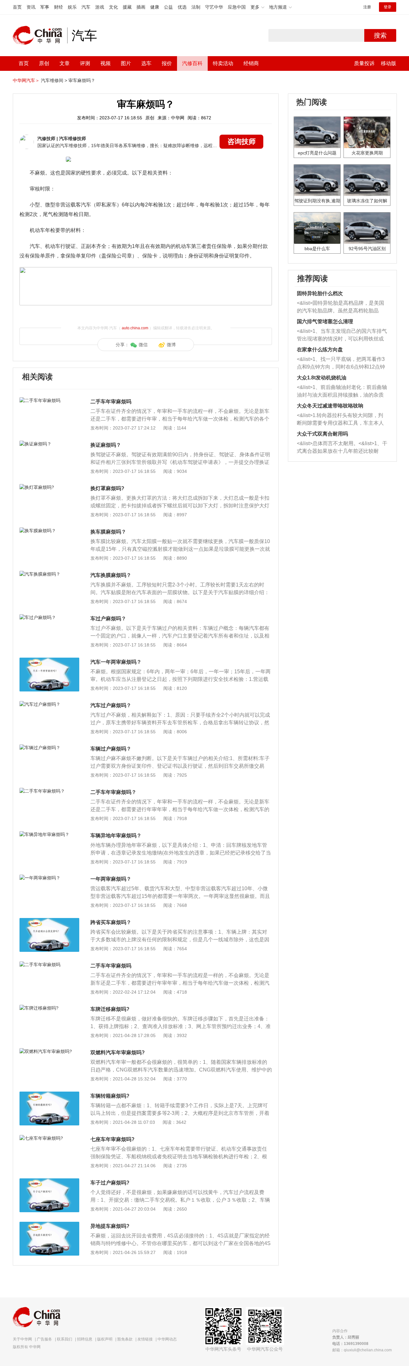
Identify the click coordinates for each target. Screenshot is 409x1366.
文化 (113, 7)
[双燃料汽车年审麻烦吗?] (49, 1051)
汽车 (85, 7)
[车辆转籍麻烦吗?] (49, 1094)
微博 (171, 344)
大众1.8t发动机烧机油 (321, 377)
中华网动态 (167, 1339)
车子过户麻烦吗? (109, 1182)
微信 (143, 344)
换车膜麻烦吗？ (108, 531)
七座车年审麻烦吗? (112, 1139)
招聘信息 (84, 1339)
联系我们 (64, 1339)
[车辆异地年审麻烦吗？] (49, 834)
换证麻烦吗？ (105, 445)
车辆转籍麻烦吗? (109, 1096)
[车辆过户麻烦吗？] (49, 747)
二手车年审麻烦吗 (110, 401)
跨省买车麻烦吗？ (110, 922)
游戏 (99, 7)
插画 (140, 7)
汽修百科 (192, 63)
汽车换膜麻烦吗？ (110, 575)
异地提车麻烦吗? (109, 1226)
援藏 (127, 7)
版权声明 (104, 1339)
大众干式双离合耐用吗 (322, 434)
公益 (168, 7)
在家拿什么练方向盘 (320, 349)
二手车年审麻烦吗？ (113, 792)
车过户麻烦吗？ (108, 618)
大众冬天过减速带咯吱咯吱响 (330, 405)
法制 (195, 7)
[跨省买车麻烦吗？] (49, 921)
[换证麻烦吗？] (49, 443)
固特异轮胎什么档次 (320, 293)
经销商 (251, 63)
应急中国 (237, 7)
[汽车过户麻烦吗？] (49, 704)
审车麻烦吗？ (81, 80)
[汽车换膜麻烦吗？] (49, 574)
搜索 (380, 35)
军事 (44, 7)
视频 (105, 63)
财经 (58, 7)
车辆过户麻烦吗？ (110, 748)
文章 (64, 63)
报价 (167, 63)
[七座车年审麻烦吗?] (49, 1138)
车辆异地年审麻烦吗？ (116, 835)
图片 (126, 63)
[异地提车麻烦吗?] (49, 1225)
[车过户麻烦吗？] (49, 617)
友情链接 (145, 1339)
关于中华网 (22, 1339)
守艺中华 (214, 7)
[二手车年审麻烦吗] (49, 400)
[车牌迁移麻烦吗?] (49, 1008)
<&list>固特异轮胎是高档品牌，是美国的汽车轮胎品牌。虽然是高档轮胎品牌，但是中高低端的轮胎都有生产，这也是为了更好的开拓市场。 (340, 307)
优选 (182, 7)
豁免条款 (125, 1339)
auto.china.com (135, 328)
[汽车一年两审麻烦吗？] (49, 660)
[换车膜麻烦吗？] (49, 530)
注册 (367, 7)
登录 (387, 7)
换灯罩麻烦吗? (107, 488)
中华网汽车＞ (26, 80)
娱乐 (72, 7)
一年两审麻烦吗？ (110, 879)
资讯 (31, 7)
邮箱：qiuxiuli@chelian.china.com (362, 1350)
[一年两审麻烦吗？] (49, 877)
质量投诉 (364, 63)
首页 (17, 7)
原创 (44, 63)
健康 (154, 7)
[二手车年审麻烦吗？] (49, 791)
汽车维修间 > (54, 80)
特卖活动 (223, 63)
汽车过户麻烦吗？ (110, 705)
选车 (146, 63)
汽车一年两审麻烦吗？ (116, 662)
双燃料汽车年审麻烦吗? (117, 1052)
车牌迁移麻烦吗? (109, 1009)
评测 (85, 63)
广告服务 (44, 1339)
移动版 (388, 63)
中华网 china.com (40, 35)
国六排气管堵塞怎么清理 (325, 321)
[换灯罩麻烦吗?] (49, 487)
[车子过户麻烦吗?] (49, 1181)
